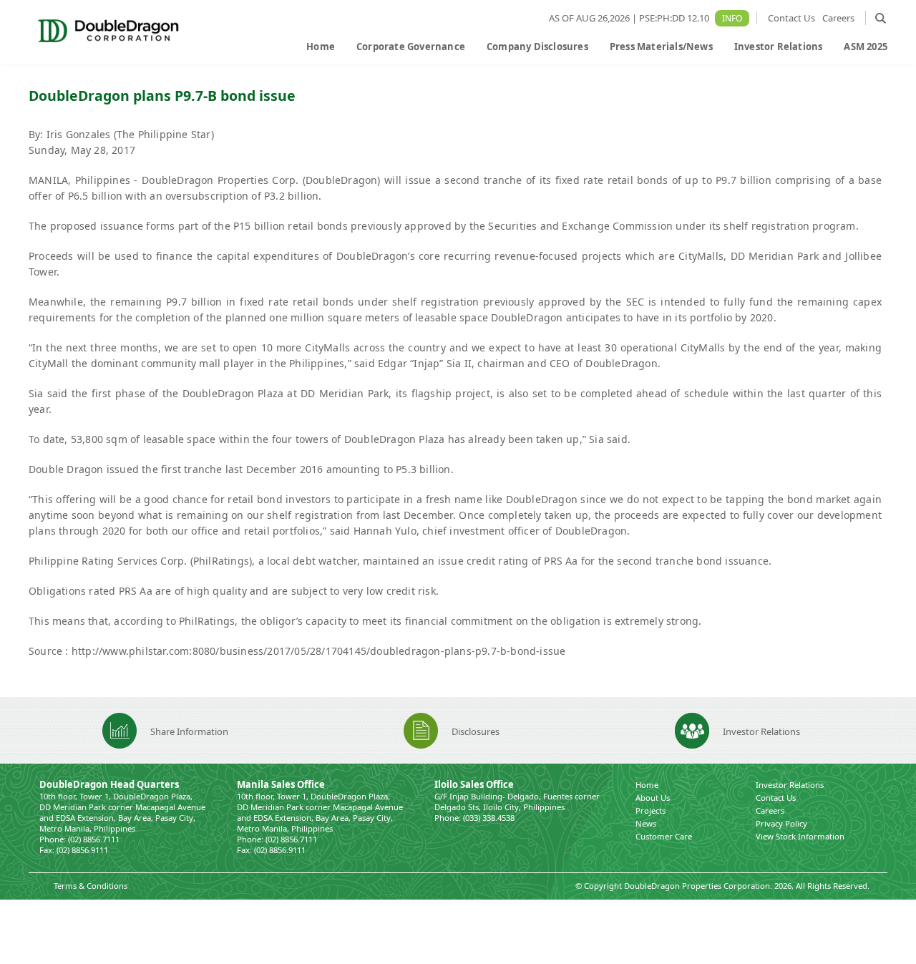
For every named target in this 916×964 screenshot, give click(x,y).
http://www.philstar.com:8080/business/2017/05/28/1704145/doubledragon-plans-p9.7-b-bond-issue (319, 651)
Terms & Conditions (90, 885)
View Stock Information (800, 836)
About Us (652, 797)
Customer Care (663, 836)
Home (320, 47)
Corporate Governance (410, 47)
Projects (650, 810)
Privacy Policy (781, 823)
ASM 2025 (865, 47)
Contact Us (791, 17)
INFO (732, 18)
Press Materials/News (661, 47)
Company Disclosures (537, 47)
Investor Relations (778, 47)
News (645, 823)
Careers (838, 17)
